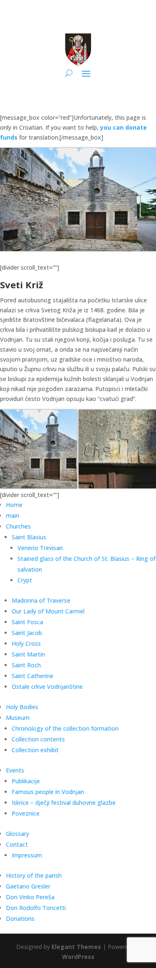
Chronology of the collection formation (65, 728)
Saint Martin (28, 654)
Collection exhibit (35, 750)
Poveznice (26, 813)
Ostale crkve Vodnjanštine (47, 686)
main (12, 515)
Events (15, 770)
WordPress (78, 957)
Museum (18, 718)
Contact (17, 844)
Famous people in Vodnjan (48, 792)
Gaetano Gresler (28, 886)
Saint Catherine (32, 676)
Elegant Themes (76, 947)
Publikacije (26, 781)
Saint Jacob (27, 633)
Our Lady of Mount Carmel (48, 611)
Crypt (24, 580)
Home (14, 505)
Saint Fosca (27, 622)
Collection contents (38, 739)
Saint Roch (26, 665)
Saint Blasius (29, 537)
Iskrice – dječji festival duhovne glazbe (64, 802)
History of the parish (34, 875)
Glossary (17, 834)
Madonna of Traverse (41, 600)
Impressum (27, 855)
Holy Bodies (22, 707)
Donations (20, 918)
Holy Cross (26, 643)
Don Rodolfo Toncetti (36, 908)
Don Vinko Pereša (30, 897)
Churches (18, 526)
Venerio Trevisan (40, 548)
